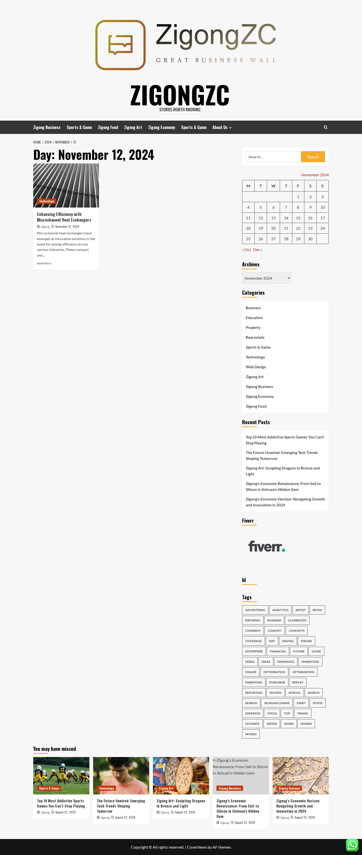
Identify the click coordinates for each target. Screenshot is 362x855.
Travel (302, 713)
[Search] (326, 127)
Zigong (45, 227)
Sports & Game (79, 127)
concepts (296, 630)
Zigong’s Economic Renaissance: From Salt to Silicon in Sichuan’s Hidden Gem (283, 486)
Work (289, 724)
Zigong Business (47, 127)
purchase (277, 682)
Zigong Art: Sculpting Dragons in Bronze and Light (283, 471)
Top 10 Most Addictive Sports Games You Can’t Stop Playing (285, 440)
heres (249, 661)
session (251, 703)
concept (275, 630)
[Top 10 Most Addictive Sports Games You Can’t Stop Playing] (61, 775)
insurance (285, 661)
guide (316, 651)
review (275, 692)
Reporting (254, 692)
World (251, 734)
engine (306, 641)
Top (287, 713)
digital (288, 641)
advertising (255, 610)
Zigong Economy (161, 127)
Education (254, 317)
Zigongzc (180, 94)
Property (253, 327)
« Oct (246, 249)
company (253, 630)
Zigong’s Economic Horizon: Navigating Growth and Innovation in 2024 (285, 502)
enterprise (254, 651)
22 (298, 228)
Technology (46, 201)
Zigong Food (108, 127)
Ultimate (252, 724)
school (295, 692)
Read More (44, 263)
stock (317, 703)
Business (253, 308)
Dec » (257, 249)
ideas (266, 661)
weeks (272, 724)
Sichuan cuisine (277, 703)
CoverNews (197, 847)
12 (261, 217)
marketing (310, 661)
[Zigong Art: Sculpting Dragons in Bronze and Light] (181, 775)
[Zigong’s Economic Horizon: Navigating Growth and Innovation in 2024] (301, 775)
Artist (301, 610)
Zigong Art (133, 127)
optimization (303, 672)
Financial (278, 651)
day (272, 641)
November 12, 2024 (67, 226)
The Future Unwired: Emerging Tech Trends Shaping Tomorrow (282, 455)
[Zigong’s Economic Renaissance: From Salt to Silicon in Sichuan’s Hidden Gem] (241, 775)
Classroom (297, 620)
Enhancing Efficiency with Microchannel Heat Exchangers (64, 217)
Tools (272, 713)
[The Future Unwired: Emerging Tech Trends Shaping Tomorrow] (121, 775)
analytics (280, 610)
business (274, 620)
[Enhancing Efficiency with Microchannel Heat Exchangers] (66, 185)
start (301, 703)
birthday (252, 620)
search (313, 692)
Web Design (256, 367)
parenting (253, 682)
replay (297, 682)
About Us (220, 127)
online (250, 672)
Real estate (255, 337)
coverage (253, 641)
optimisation (274, 672)
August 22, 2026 (65, 812)
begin (317, 610)
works (306, 724)
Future (299, 651)
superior (252, 713)
